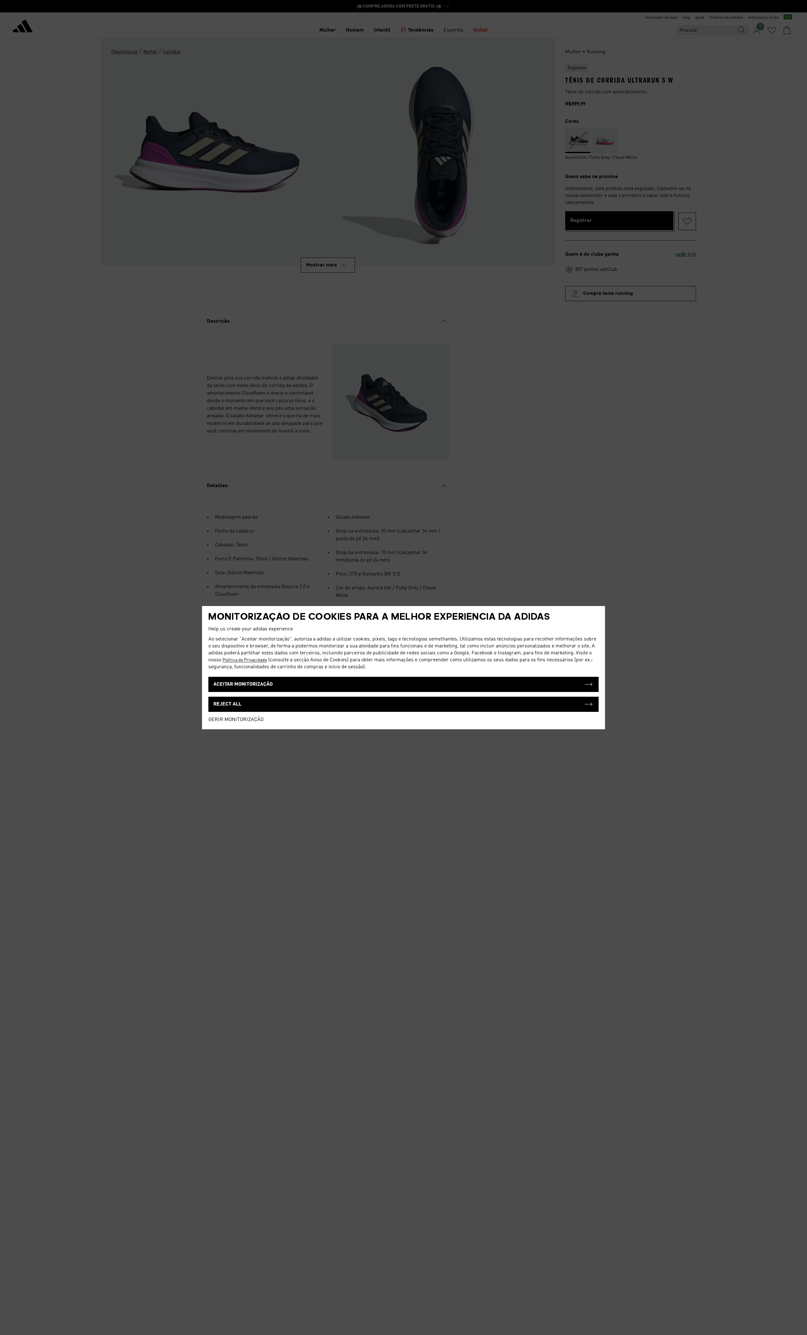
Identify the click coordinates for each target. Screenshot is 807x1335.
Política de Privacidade (245, 660)
